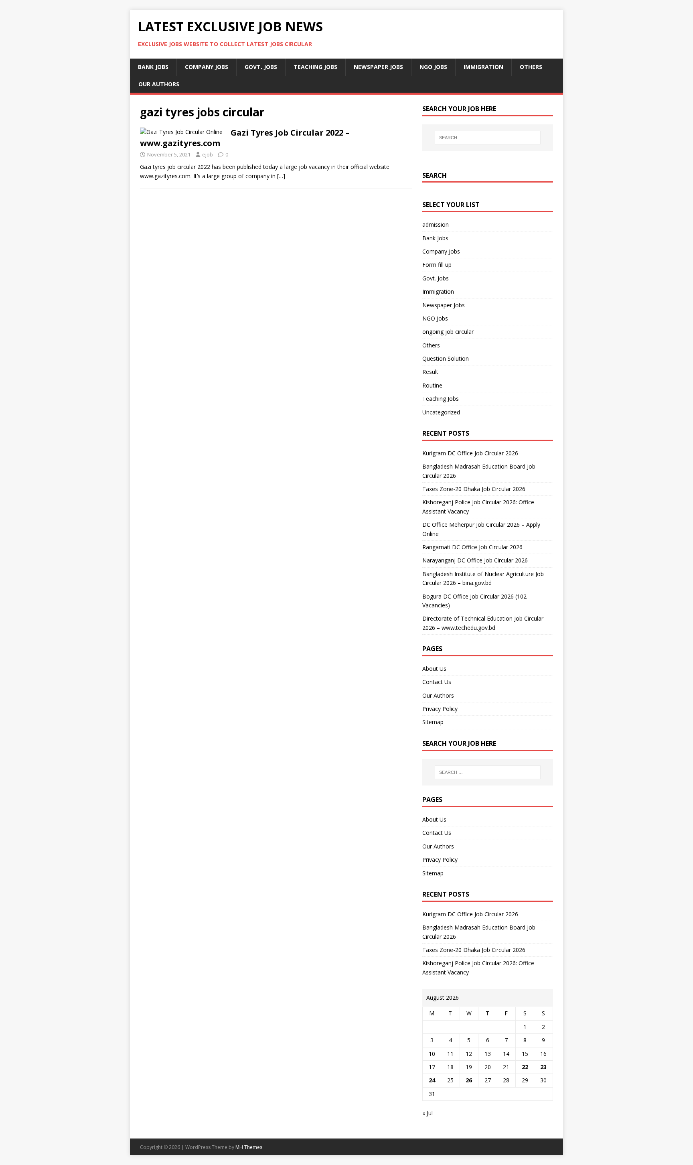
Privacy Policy (440, 708)
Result (430, 371)
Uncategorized (441, 412)
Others (531, 67)
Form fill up (437, 264)
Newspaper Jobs (378, 67)
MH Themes (248, 1147)
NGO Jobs (433, 67)
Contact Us (436, 682)
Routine (432, 385)
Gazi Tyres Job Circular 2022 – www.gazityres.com (244, 137)
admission (435, 224)
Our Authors (158, 84)
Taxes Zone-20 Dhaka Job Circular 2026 (473, 489)
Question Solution (445, 358)
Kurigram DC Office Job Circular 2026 (470, 453)
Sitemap (433, 722)
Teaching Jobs (315, 67)
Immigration (483, 67)
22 (525, 1067)
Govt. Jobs (261, 67)
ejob (207, 154)
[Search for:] (488, 137)
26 (469, 1080)
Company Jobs (206, 67)
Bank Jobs (153, 67)
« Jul (427, 1113)
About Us (434, 668)
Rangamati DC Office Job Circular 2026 (472, 547)
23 (543, 1067)
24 (432, 1080)
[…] (281, 176)
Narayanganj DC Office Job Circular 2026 (475, 560)
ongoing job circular (448, 331)
